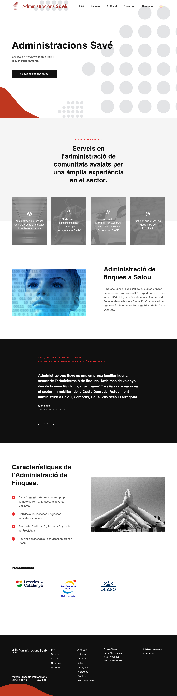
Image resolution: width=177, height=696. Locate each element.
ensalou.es (148, 653)
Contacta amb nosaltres (34, 74)
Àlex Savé (82, 650)
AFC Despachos (85, 681)
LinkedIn (81, 659)
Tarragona (82, 667)
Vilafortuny (82, 672)
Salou (80, 663)
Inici (53, 650)
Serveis (55, 654)
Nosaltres (56, 663)
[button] (39, 424)
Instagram (82, 654)
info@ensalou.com (152, 649)
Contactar (56, 667)
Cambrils (81, 676)
